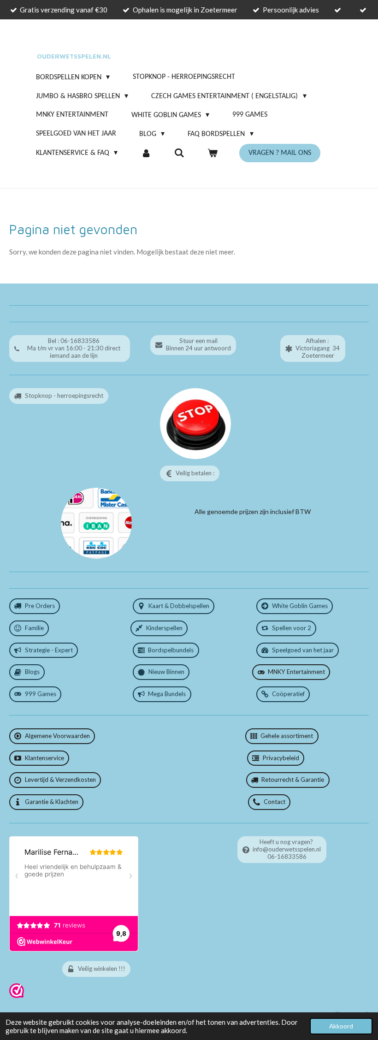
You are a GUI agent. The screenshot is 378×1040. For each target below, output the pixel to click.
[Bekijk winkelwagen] (212, 153)
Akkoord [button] (341, 1026)
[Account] (145, 153)
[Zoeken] (179, 153)
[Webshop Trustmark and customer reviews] (16, 995)
